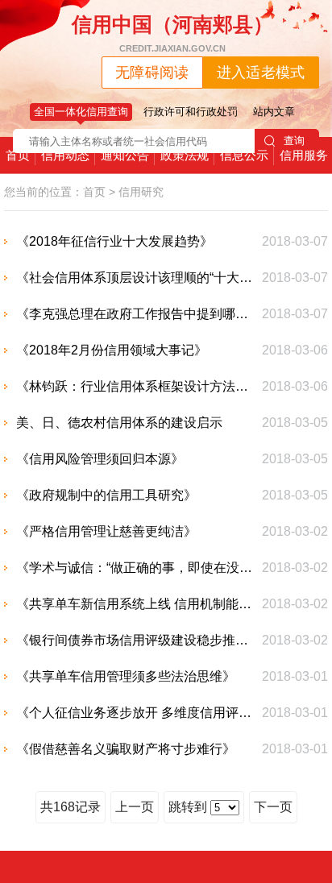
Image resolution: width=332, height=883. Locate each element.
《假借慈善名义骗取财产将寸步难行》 (125, 749)
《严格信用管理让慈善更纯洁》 (106, 531)
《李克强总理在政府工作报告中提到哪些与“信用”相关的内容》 (135, 314)
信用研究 (141, 191)
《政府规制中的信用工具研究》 (106, 495)
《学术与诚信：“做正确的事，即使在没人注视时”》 (135, 567)
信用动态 (65, 155)
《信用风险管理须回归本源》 (100, 459)
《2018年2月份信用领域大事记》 (111, 350)
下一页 (273, 807)
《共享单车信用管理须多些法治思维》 (125, 676)
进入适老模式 (261, 72)
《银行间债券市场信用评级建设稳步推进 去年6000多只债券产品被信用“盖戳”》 (135, 640)
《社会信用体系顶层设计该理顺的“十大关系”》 (135, 277)
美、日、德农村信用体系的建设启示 (119, 422)
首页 (18, 155)
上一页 (134, 807)
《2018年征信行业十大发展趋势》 (114, 241)
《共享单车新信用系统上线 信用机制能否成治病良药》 (135, 604)
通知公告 (125, 155)
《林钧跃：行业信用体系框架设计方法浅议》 (135, 386)
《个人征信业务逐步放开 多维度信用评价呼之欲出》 (135, 712)
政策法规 (184, 155)
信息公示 (244, 155)
